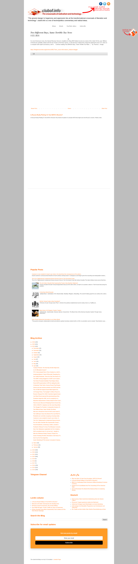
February (36, 445)
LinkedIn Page (57, 559)
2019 (33, 458)
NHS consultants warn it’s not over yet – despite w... (46, 431)
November (36, 350)
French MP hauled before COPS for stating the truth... (46, 383)
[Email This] (31, 35)
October (36, 352)
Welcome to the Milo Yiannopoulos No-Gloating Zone (45, 503)
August (35, 357)
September (36, 355)
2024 (33, 346)
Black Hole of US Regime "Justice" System (50, 310)
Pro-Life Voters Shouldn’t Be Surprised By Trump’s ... (46, 422)
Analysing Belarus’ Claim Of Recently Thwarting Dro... (47, 374)
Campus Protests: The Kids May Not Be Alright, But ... (46, 367)
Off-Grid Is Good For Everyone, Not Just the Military (45, 505)
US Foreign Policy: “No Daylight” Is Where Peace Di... (46, 392)
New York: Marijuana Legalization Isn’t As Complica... (46, 429)
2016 (33, 465)
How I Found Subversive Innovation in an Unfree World (46, 319)
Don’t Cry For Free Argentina (40, 438)
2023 (33, 450)
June (35, 361)
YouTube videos (71, 26)
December (36, 348)
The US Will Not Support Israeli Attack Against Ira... (46, 389)
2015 (33, 467)
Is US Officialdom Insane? (39, 370)
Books (61, 26)
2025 (33, 344)
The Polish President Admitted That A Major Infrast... (46, 381)
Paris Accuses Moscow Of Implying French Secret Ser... (47, 403)
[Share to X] (35, 35)
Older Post (104, 108)
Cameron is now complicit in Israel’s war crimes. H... (46, 418)
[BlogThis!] (33, 35)
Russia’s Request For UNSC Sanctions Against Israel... (47, 394)
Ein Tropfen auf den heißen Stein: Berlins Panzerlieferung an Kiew (89, 509)
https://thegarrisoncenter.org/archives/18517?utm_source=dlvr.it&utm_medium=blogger (54, 49)
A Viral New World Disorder (47, 292)
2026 (33, 342)
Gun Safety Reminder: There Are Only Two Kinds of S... (47, 376)
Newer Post (34, 108)
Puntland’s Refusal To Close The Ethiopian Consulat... (47, 427)
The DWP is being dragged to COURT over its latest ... (47, 378)
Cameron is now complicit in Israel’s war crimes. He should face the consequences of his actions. (56, 274)
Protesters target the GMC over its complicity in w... (46, 398)
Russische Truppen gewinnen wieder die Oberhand (85, 502)
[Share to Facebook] (37, 35)
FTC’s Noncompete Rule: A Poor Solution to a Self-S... (47, 372)
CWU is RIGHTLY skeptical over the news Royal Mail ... (47, 405)
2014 (33, 469)
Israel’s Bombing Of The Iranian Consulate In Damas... (47, 440)
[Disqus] (69, 82)
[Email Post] (33, 53)
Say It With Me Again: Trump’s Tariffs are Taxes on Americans (47, 507)
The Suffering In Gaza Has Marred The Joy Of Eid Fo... (47, 413)
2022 (33, 452)
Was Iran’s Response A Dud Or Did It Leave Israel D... (46, 411)
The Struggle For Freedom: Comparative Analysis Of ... (47, 407)
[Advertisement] (36, 151)
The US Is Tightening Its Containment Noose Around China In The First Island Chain (53, 278)
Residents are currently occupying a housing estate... (46, 416)
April (35, 366)
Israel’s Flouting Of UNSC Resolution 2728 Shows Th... (47, 435)
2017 (33, 463)
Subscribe (83, 26)
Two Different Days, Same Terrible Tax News (44, 409)
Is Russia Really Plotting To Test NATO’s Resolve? (47, 115)
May (35, 363)
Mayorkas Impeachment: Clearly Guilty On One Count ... (47, 400)
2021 (33, 454)
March (35, 443)
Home (54, 26)
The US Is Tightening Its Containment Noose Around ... (47, 420)
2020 (33, 456)
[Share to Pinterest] (38, 35)
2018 (33, 461)
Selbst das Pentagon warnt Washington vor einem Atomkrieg (87, 504)
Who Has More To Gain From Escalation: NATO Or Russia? (87, 478)
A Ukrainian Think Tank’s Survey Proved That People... (47, 385)
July (35, 359)
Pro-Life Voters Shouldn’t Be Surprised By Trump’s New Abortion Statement (59, 283)
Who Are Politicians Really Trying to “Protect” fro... (45, 433)
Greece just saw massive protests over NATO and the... (47, 387)
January (36, 447)
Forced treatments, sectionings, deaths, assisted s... (46, 424)
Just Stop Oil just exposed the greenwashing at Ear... (46, 396)
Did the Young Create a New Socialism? (50, 301)
